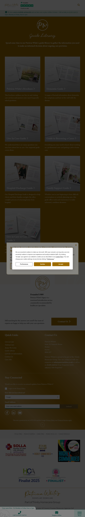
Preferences (24, 264)
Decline (42, 264)
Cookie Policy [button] (59, 256)
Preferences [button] (50, 259)
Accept (61, 264)
